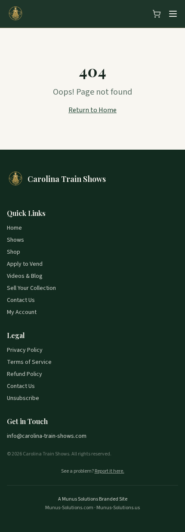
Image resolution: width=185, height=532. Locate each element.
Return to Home (92, 110)
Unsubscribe (23, 398)
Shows (15, 240)
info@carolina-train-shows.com (46, 436)
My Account (22, 312)
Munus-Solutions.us (118, 507)
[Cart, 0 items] (156, 14)
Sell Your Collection (31, 288)
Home (14, 228)
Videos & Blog (25, 276)
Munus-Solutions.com (69, 507)
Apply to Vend (25, 264)
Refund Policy (24, 374)
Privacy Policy (25, 350)
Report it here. (109, 471)
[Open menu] (173, 14)
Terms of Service (29, 362)
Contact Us (21, 300)
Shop (13, 252)
